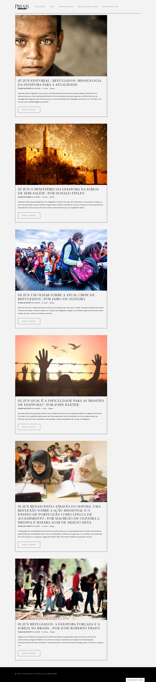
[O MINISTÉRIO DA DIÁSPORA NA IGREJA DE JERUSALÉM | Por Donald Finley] (61, 154)
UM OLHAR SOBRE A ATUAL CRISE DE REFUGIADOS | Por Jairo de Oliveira (56, 297)
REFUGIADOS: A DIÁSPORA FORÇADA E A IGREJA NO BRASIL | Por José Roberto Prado (59, 626)
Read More (29, 110)
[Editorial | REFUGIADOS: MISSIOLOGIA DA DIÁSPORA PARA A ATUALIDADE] (61, 45)
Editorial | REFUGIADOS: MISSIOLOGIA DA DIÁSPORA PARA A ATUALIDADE (59, 83)
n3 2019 (37, 88)
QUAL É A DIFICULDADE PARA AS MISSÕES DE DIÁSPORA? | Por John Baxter (61, 403)
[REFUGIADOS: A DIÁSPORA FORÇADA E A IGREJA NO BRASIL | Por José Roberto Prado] (61, 589)
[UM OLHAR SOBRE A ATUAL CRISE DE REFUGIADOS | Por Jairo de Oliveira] (61, 260)
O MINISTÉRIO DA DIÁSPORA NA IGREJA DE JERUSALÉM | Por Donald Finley (58, 191)
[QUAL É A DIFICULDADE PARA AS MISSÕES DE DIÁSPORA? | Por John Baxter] (61, 365)
